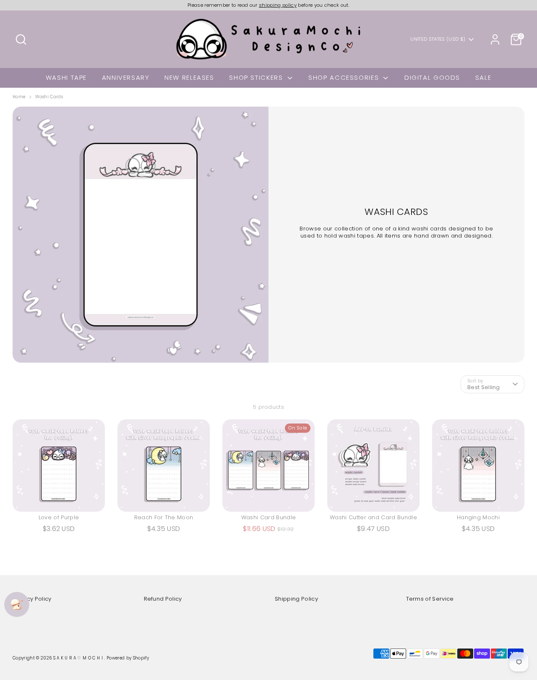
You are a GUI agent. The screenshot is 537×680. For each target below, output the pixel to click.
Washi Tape (66, 77)
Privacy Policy (32, 599)
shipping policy (278, 5)
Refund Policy (163, 599)
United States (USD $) (437, 39)
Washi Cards (49, 96)
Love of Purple (59, 517)
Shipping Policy (296, 599)
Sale (483, 77)
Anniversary (126, 77)
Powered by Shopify (128, 658)
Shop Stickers (257, 77)
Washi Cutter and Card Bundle (373, 517)
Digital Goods (432, 77)
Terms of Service (430, 599)
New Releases (189, 77)
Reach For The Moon (163, 517)
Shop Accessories (344, 77)
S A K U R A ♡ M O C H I (78, 658)
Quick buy (59, 498)
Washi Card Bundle (268, 517)
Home (19, 96)
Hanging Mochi (478, 517)
